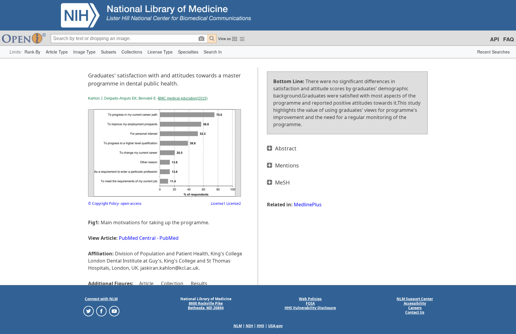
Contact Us (414, 312)
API (494, 39)
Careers (415, 307)
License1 (218, 203)
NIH (249, 325)
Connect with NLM (101, 298)
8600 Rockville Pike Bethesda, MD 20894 (206, 305)
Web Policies (310, 298)
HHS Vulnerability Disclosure (310, 307)
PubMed (169, 238)
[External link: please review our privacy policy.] (88, 310)
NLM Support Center (415, 298)
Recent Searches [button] (493, 52)
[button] (32, 52)
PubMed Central (137, 238)
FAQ (508, 39)
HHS (260, 325)
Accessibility (415, 303)
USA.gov (275, 325)
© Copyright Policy (103, 203)
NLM (238, 325)
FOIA (310, 303)
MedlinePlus (308, 204)
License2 (233, 203)
